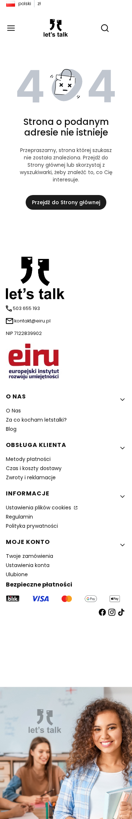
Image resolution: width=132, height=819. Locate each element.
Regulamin (19, 516)
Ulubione (17, 574)
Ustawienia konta (28, 565)
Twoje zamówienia (29, 556)
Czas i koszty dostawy (34, 468)
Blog (11, 429)
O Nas (13, 410)
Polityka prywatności (32, 526)
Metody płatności (28, 459)
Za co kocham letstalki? (36, 419)
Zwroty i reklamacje (31, 477)
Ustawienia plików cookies (39, 507)
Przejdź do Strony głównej (66, 202)
